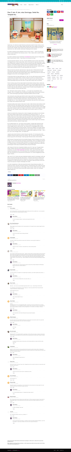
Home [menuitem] (21, 4)
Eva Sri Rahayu (13, 375)
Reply (11, 214)
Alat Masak (49, 68)
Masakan (52, 73)
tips (52, 80)
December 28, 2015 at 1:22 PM (14, 238)
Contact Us (62, 450)
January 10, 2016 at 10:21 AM (16, 355)
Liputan (48, 73)
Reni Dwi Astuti (13, 331)
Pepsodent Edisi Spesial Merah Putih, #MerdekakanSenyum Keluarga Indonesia (56, 55)
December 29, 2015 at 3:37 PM (14, 362)
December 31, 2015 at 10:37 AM (14, 397)
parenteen (48, 80)
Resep (58, 77)
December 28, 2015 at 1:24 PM (17, 231)
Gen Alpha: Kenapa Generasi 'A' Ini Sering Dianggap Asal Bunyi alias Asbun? (39, 198)
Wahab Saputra (13, 317)
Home (8, 9)
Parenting (11, 9)
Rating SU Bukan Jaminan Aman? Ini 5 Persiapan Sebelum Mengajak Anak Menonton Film (13, 198)
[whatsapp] (51, 14)
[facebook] (59, 1)
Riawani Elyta (12, 382)
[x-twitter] (61, 1)
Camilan (53, 68)
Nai (57, 75)
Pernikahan (53, 77)
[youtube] (48, 14)
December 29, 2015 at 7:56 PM (14, 383)
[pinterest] (58, 12)
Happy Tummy (49, 70)
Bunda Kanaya (13, 396)
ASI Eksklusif (27, 56)
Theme (19, 450)
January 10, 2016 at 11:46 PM (16, 369)
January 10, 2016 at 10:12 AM (16, 325)
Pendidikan (49, 77)
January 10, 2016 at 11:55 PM (16, 390)
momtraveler (12, 346)
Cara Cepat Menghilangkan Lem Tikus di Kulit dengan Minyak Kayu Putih (57, 61)
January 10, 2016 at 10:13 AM (16, 339)
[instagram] (63, 1)
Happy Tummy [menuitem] (31, 4)
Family (60, 68)
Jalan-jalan (54, 70)
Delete (13, 214)
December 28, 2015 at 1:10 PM (14, 224)
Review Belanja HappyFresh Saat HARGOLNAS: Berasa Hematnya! (57, 50)
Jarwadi (11, 411)
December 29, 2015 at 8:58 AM (14, 332)
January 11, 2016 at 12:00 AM (16, 405)
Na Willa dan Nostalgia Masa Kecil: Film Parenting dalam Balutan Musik (25, 198)
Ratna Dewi (12, 361)
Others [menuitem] (37, 4)
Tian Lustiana (12, 208)
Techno (61, 77)
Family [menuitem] (25, 4)
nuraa (11, 250)
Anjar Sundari (12, 269)
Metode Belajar (57, 73)
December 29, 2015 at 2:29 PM (14, 347)
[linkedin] (55, 12)
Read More (55, 44)
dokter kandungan (20, 149)
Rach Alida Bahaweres (14, 223)
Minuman (48, 75)
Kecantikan (59, 70)
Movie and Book (54, 75)
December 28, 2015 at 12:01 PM (17, 217)
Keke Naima (9, 16)
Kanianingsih (12, 237)
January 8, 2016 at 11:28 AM (13, 412)
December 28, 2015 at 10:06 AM (14, 209)
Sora (11, 450)
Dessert (57, 68)
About (58, 450)
